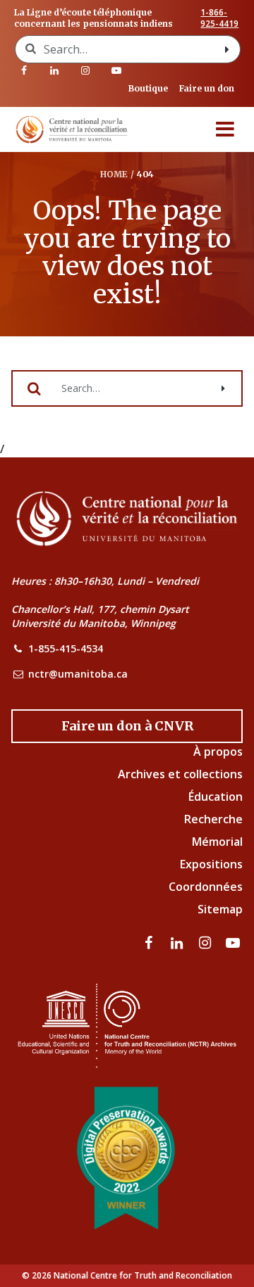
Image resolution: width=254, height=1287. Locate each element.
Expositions (211, 864)
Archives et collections (180, 774)
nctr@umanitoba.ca (78, 673)
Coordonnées (206, 886)
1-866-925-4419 (219, 18)
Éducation (215, 796)
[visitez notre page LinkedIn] (55, 70)
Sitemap (220, 909)
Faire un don (206, 88)
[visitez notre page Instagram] (85, 70)
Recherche (213, 819)
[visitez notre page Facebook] (24, 70)
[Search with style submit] (227, 49)
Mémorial (217, 841)
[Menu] (225, 129)
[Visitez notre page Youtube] (116, 70)
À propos (218, 751)
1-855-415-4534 (65, 648)
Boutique (148, 88)
